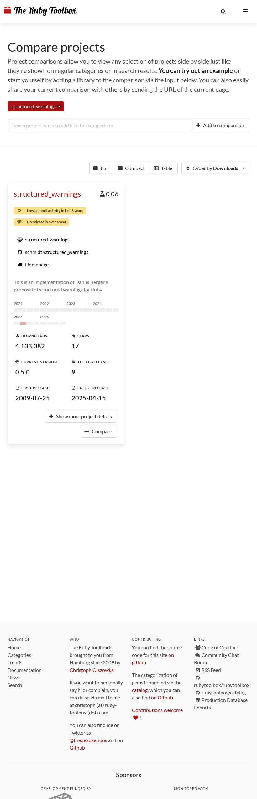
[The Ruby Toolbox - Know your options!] (40, 11)
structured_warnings (47, 193)
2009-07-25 (32, 398)
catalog (140, 690)
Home (14, 647)
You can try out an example (196, 70)
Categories (19, 655)
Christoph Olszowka (92, 670)
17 (75, 346)
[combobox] (100, 125)
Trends (15, 662)
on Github (162, 697)
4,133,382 (30, 346)
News (14, 677)
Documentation (25, 670)
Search (15, 685)
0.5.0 (22, 372)
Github (77, 747)
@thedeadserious (88, 740)
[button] (223, 11)
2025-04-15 (88, 398)
